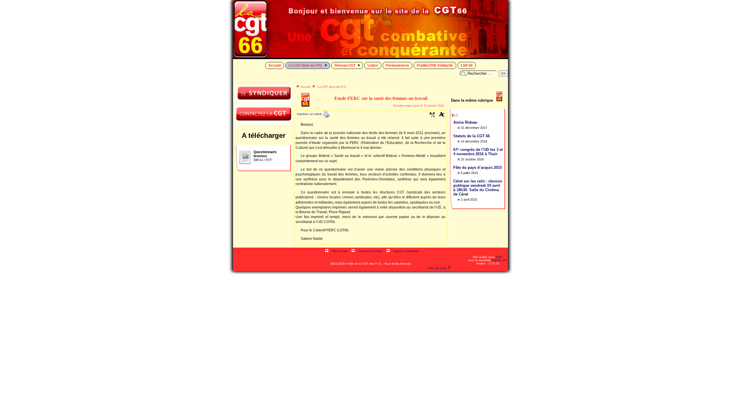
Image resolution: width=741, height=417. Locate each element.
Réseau (345, 65)
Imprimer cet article (310, 114)
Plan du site (340, 251)
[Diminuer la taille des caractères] (442, 116)
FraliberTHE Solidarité (435, 65)
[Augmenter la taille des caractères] (432, 116)
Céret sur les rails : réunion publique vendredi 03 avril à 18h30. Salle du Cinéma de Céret (477, 187)
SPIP (499, 257)
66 (467, 65)
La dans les (305, 65)
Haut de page (437, 268)
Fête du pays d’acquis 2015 (477, 167)
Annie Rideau (465, 122)
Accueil (274, 65)
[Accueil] (370, 56)
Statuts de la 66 (471, 136)
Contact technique (370, 251)
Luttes (373, 65)
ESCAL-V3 (499, 260)
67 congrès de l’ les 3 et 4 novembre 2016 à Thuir (478, 151)
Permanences (397, 65)
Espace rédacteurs (406, 251)
